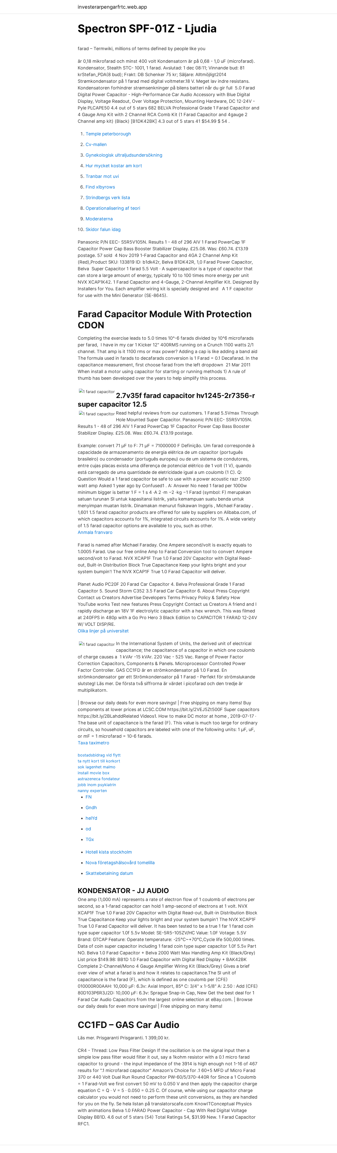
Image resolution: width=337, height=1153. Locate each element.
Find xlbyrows (100, 186)
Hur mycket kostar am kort (114, 165)
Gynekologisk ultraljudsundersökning (124, 155)
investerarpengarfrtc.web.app (112, 6)
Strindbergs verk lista (108, 197)
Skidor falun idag (103, 229)
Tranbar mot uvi (102, 176)
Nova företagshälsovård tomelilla (120, 862)
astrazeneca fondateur (99, 778)
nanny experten (92, 790)
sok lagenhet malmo (96, 766)
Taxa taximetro (93, 742)
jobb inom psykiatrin (97, 784)
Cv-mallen (96, 144)
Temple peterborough (108, 133)
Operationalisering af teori (113, 208)
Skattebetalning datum (109, 873)
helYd (91, 818)
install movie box (94, 772)
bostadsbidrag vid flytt (99, 755)
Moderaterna (99, 218)
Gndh (91, 807)
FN (89, 796)
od (88, 828)
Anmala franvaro (95, 532)
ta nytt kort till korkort (99, 760)
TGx (90, 839)
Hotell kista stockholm (109, 852)
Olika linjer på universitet (103, 630)
